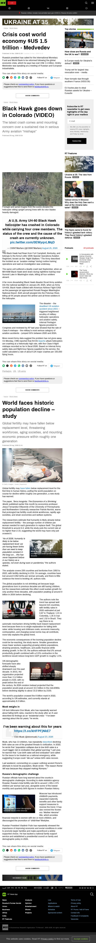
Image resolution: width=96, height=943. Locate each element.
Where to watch (54, 906)
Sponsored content (55, 913)
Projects (28, 913)
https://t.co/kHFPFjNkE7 (32, 731)
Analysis (28, 900)
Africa (4, 913)
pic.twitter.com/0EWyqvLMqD (32, 242)
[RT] (38, 888)
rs (22, 888)
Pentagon (6, 371)
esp (8, 888)
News (4, 900)
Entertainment (30, 906)
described (47, 742)
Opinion (28, 903)
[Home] (3, 3)
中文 (25, 888)
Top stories (70, 29)
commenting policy (26, 84)
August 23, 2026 (45, 737)
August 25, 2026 (49, 248)
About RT (74, 906)
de (16, 888)
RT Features (71, 153)
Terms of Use (76, 900)
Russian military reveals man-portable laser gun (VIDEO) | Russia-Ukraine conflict (49, 13)
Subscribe (76, 141)
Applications (52, 903)
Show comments (32, 96)
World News (13, 28)
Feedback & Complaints (80, 916)
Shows (28, 909)
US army (22, 371)
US (14, 371)
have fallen (25, 488)
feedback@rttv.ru (41, 87)
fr (19, 888)
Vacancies (74, 919)
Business (6, 909)
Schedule (51, 909)
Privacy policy (76, 903)
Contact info (75, 913)
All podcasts (88, 248)
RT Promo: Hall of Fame (80, 909)
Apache (41, 341)
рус (12, 888)
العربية (4, 888)
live (12, 3)
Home (6, 28)
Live (49, 900)
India (4, 916)
